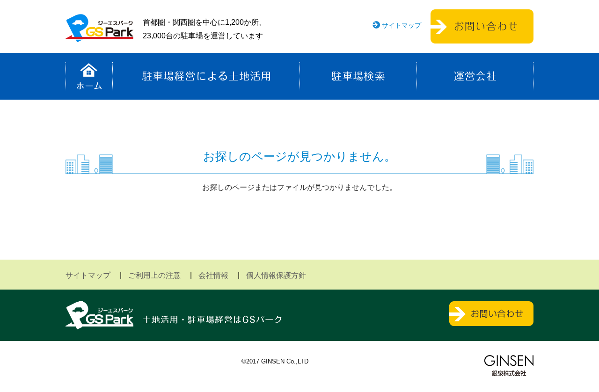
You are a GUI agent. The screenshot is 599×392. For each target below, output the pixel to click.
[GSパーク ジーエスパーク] (99, 35)
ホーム (89, 76)
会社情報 (213, 275)
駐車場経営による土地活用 (206, 76)
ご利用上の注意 (154, 275)
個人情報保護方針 (276, 275)
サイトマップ (401, 25)
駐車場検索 (358, 76)
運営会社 (475, 76)
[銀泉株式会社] (508, 365)
